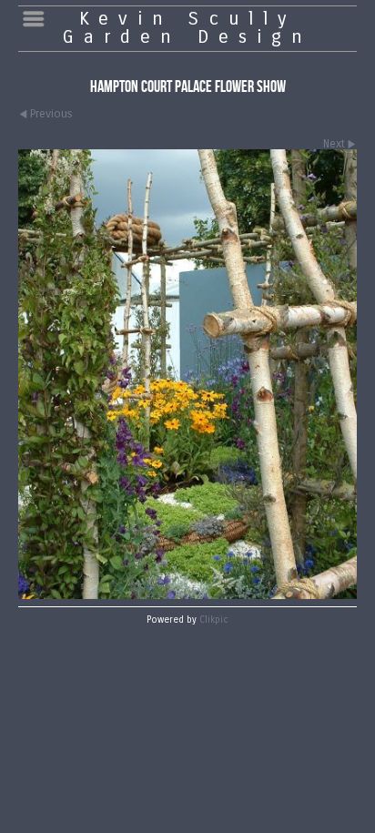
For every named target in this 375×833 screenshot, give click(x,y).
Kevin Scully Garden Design (187, 27)
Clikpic (213, 620)
